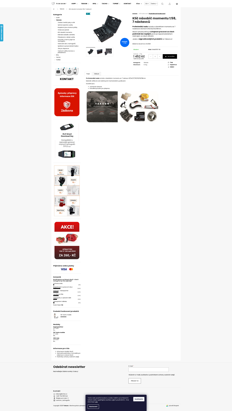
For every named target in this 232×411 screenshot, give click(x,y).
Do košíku (171, 56)
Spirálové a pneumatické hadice (68, 46)
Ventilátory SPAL (58, 294)
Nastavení (93, 407)
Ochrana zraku (58, 283)
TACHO (58, 57)
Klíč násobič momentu (65, 32)
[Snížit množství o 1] (151, 56)
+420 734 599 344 (62, 396)
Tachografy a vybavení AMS (62, 298)
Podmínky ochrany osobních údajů (68, 357)
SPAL (57, 55)
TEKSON (58, 20)
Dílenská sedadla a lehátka (66, 35)
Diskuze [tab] (96, 74)
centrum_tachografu (63, 400)
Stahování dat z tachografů (66, 44)
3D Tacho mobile (59, 332)
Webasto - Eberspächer (60, 291)
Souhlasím (139, 399)
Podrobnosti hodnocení (157, 14)
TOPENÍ (58, 60)
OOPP (58, 18)
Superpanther (58, 327)
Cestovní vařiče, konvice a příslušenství (66, 51)
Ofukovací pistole (63, 30)
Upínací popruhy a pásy (65, 25)
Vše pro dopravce (63, 48)
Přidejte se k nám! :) (62, 398)
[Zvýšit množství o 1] (159, 56)
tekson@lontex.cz (61, 394)
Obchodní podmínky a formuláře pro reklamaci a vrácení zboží (68, 354)
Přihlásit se (134, 381)
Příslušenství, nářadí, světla (66, 37)
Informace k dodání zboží (65, 351)
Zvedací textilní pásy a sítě (66, 22)
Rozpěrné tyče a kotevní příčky (67, 27)
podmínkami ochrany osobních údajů (162, 375)
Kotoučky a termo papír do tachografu (66, 40)
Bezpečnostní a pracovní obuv (63, 287)
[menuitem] (74, 3)
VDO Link (56, 338)
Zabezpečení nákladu (60, 301)
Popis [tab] (88, 74)
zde (96, 402)
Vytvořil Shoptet (174, 406)
